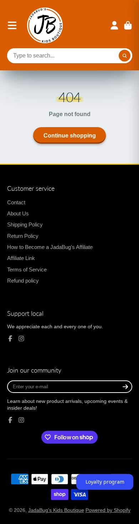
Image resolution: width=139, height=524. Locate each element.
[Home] (45, 25)
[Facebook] (10, 338)
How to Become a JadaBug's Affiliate (50, 247)
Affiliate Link (21, 258)
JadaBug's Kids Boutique (56, 510)
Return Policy (22, 236)
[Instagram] (21, 338)
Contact (16, 202)
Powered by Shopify (108, 510)
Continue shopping (69, 135)
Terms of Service (27, 269)
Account (114, 25)
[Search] (125, 56)
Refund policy (23, 281)
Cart (128, 25)
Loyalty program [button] (105, 481)
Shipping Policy (25, 224)
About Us (18, 213)
